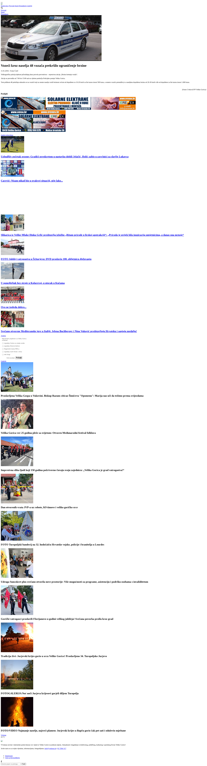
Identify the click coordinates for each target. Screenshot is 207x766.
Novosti (12, 6)
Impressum (9, 756)
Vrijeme (3, 735)
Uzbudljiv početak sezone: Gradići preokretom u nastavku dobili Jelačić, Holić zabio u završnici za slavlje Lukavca (65, 156)
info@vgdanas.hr (50, 748)
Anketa (3, 336)
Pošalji (19, 358)
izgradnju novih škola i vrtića (13, 351)
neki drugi (7, 354)
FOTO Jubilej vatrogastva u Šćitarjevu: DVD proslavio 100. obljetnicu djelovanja (46, 259)
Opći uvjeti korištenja (12, 758)
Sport (17, 6)
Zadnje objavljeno (7, 135)
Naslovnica (5, 6)
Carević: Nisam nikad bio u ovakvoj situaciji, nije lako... (32, 180)
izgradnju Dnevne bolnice (12, 346)
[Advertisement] (65, 199)
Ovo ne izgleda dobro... (13, 307)
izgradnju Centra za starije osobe (14, 343)
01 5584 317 (62, 748)
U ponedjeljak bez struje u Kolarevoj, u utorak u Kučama (33, 283)
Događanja (23, 6)
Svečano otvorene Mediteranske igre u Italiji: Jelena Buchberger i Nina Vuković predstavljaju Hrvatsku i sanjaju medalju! (69, 331)
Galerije (29, 6)
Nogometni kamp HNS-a (11, 349)
